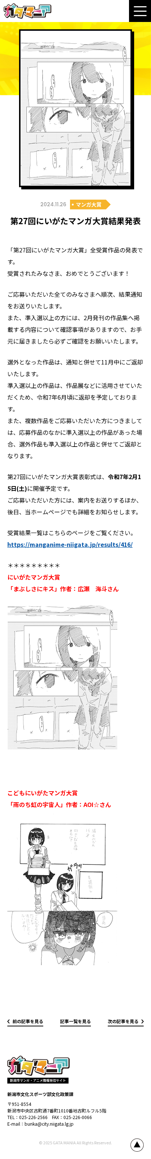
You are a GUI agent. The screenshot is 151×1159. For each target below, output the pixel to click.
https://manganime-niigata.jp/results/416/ (70, 544)
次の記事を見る (123, 1021)
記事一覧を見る (75, 1021)
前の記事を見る (27, 1021)
